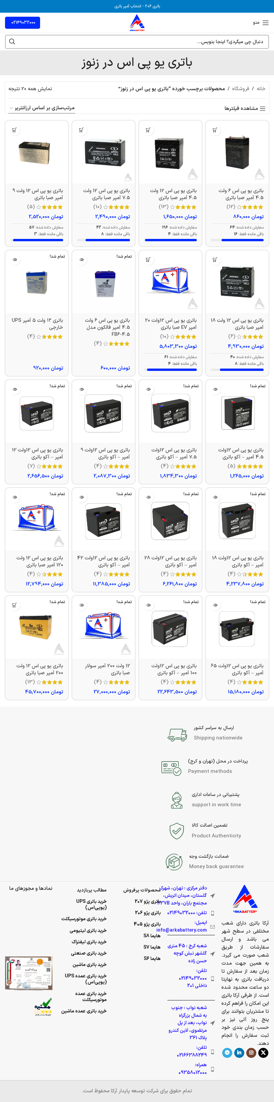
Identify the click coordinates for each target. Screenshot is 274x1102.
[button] (215, 130)
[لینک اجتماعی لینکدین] (239, 1053)
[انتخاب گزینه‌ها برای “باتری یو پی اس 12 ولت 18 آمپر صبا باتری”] (215, 259)
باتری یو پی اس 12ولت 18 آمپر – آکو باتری (238, 561)
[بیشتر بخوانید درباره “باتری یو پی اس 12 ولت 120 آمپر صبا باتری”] (14, 497)
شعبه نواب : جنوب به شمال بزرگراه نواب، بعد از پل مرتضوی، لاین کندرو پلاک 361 (187, 1023)
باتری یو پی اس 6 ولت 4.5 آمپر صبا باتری (241, 194)
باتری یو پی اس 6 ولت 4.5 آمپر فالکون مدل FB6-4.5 (107, 327)
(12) (231, 207)
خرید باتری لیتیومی (88, 930)
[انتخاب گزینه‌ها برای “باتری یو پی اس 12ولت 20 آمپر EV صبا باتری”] (148, 259)
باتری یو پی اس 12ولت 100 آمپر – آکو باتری (174, 669)
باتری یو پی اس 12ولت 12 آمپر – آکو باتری (37, 453)
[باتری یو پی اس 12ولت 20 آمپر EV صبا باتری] (170, 281)
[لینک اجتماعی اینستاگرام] (251, 1053)
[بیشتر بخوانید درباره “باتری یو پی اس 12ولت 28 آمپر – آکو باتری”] (148, 497)
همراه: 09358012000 (192, 1069)
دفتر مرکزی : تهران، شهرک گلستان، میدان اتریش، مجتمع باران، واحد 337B (182, 896)
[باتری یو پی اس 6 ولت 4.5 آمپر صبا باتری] (237, 152)
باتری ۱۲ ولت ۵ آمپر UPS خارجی (37, 324)
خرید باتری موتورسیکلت (84, 919)
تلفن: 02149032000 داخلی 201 (193, 978)
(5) (31, 207)
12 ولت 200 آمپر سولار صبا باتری (107, 669)
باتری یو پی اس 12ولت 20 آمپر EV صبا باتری (171, 324)
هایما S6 (152, 958)
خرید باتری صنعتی (89, 953)
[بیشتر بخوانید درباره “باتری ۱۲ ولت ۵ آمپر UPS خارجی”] (14, 259)
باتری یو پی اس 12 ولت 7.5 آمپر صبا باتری (106, 194)
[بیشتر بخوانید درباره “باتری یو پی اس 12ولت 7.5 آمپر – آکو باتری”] (148, 389)
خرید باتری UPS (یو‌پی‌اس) (91, 904)
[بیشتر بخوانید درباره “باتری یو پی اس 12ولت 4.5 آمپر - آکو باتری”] (215, 389)
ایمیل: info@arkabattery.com (181, 926)
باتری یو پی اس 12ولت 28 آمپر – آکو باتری (170, 561)
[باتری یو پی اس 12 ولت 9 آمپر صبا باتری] (36, 152)
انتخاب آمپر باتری (127, 6)
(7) (31, 466)
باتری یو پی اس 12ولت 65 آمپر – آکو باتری (237, 669)
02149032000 (23, 23)
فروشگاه (240, 89)
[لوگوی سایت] (137, 22)
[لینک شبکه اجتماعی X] (263, 1053)
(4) (98, 343)
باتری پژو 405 (147, 924)
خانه (261, 89)
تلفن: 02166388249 (192, 1051)
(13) (163, 207)
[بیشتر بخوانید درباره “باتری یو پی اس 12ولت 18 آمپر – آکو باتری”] (215, 497)
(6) (231, 336)
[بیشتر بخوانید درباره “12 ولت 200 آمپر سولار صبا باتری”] (81, 605)
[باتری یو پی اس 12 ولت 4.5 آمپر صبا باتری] (170, 152)
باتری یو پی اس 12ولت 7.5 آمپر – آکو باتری (174, 453)
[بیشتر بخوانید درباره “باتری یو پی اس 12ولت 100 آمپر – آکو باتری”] (148, 605)
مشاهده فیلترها (241, 109)
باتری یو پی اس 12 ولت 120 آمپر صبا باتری (39, 561)
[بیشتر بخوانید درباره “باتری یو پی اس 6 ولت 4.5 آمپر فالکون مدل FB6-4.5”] (81, 259)
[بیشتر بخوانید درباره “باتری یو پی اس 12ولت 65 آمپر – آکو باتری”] (215, 605)
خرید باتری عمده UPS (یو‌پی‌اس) (86, 979)
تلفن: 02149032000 (187, 913)
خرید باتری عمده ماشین (84, 1011)
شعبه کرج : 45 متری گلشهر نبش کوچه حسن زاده (187, 954)
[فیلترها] (249, 338)
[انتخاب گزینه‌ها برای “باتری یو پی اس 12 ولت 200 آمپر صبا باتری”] (14, 605)
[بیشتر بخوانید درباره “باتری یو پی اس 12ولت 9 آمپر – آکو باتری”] (81, 389)
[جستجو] (12, 42)
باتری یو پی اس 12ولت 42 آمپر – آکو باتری (103, 561)
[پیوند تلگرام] (227, 1053)
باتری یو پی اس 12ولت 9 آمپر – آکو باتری (105, 453)
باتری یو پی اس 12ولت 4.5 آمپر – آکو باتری (241, 453)
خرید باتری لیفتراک (89, 942)
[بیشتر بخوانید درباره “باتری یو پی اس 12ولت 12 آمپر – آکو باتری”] (14, 389)
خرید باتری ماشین (90, 964)
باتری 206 (152, 6)
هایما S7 (152, 947)
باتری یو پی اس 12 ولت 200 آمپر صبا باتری (39, 669)
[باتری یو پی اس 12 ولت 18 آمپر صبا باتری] (237, 281)
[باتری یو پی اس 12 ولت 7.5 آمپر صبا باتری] (103, 152)
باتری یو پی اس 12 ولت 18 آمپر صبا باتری (237, 324)
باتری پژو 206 (148, 913)
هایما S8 (152, 936)
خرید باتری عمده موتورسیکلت (91, 996)
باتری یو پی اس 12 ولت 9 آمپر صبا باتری (37, 194)
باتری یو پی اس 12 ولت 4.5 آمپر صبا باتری (173, 194)
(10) (97, 207)
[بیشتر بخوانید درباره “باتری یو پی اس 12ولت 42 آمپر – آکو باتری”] (81, 497)
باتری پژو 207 (148, 901)
